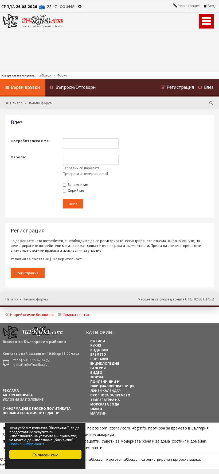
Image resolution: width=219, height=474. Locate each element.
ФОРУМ (96, 377)
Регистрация (188, 6)
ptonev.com (120, 428)
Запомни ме (77, 184)
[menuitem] (72, 88)
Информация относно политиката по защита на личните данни (37, 410)
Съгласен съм (45, 454)
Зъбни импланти (87, 447)
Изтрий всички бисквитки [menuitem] (32, 314)
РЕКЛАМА (11, 390)
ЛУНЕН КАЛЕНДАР (105, 390)
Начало (11, 299)
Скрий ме (75, 190)
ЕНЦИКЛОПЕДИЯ (104, 363)
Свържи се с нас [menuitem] (76, 314)
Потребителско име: (30, 140)
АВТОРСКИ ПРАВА (18, 395)
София (67, 6)
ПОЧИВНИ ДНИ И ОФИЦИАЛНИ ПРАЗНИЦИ (112, 383)
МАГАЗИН (98, 413)
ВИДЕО (96, 372)
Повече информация (26, 443)
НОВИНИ (97, 341)
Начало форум (35, 299)
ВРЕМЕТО (98, 354)
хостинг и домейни (189, 441)
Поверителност (67, 258)
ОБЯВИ (96, 409)
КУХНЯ (95, 345)
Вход (211, 6)
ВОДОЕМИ (99, 350)
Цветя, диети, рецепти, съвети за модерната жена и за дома (114, 441)
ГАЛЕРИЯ (98, 368)
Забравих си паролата (81, 168)
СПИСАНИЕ (99, 359)
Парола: (18, 157)
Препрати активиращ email (85, 173)
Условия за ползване (30, 258)
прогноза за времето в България (178, 428)
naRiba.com (45, 75)
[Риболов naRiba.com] (33, 21)
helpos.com (97, 428)
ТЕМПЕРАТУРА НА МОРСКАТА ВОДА (105, 402)
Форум (62, 75)
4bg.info (139, 428)
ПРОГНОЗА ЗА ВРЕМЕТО (110, 395)
